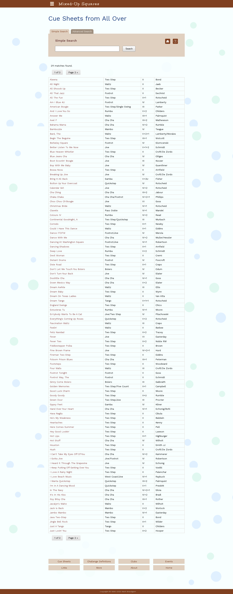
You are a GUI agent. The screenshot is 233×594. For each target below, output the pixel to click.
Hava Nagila (56, 413)
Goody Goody (57, 395)
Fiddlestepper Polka (61, 345)
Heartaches (56, 422)
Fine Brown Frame (60, 350)
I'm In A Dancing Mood (62, 485)
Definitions (99, 561)
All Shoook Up (57, 88)
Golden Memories (59, 386)
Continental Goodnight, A (64, 219)
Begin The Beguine (60, 138)
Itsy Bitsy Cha (57, 499)
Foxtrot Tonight (58, 372)
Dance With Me (58, 237)
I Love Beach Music (61, 476)
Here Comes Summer (62, 427)
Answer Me (56, 115)
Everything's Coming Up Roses (66, 318)
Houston (54, 445)
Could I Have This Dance (63, 228)
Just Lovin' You (58, 530)
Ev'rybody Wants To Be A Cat (66, 314)
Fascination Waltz (59, 323)
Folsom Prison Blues (61, 359)
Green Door (56, 399)
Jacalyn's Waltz (58, 503)
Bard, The (55, 133)
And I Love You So (60, 111)
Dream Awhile (57, 287)
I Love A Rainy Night (61, 472)
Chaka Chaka (57, 197)
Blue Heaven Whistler (62, 151)
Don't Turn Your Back (61, 273)
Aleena (53, 79)
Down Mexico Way (60, 282)
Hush (52, 449)
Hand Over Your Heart (62, 408)
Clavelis (54, 210)
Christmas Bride (58, 206)
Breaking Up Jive (59, 174)
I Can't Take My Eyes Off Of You (67, 454)
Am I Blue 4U (57, 102)
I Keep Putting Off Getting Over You (69, 467)
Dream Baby (56, 291)
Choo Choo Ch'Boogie (62, 201)
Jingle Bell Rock (59, 521)
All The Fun (56, 97)
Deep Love (56, 251)
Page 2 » (73, 72)
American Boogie (59, 106)
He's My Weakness (60, 418)
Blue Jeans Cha (58, 156)
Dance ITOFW (57, 233)
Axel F (53, 120)
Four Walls (55, 368)
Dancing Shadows (59, 246)
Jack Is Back (57, 508)
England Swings (58, 305)
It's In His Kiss (58, 494)
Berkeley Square (59, 142)
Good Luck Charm (60, 391)
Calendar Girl (57, 188)
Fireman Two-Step (60, 354)
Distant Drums (58, 260)
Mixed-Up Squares (79, 3)
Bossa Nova (56, 169)
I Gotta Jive (56, 458)
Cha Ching (55, 192)
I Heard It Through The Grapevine (68, 463)
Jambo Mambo (58, 512)
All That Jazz (57, 93)
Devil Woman (57, 255)
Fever (53, 336)
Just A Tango (57, 526)
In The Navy (56, 490)
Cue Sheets (64, 561)
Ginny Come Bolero (60, 382)
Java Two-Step (58, 517)
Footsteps (55, 363)
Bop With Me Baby (60, 165)
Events (169, 561)
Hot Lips (54, 436)
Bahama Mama (58, 124)
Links (64, 567)
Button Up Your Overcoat (63, 183)
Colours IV (55, 215)
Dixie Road (55, 264)
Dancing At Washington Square (67, 242)
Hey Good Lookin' (59, 431)
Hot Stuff (55, 440)
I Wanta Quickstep (60, 481)
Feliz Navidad (57, 332)
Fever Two (55, 341)
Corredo (54, 224)
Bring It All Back (59, 178)
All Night (54, 84)
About (134, 567)
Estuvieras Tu (57, 309)
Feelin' (53, 327)
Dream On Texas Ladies (63, 296)
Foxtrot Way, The (59, 377)
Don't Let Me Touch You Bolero (67, 269)
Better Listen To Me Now (64, 147)
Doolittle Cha (57, 278)
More (99, 567)
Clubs (134, 561)
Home (169, 567)
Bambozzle (56, 129)
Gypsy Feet (56, 404)
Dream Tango (57, 300)
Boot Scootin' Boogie (61, 160)
